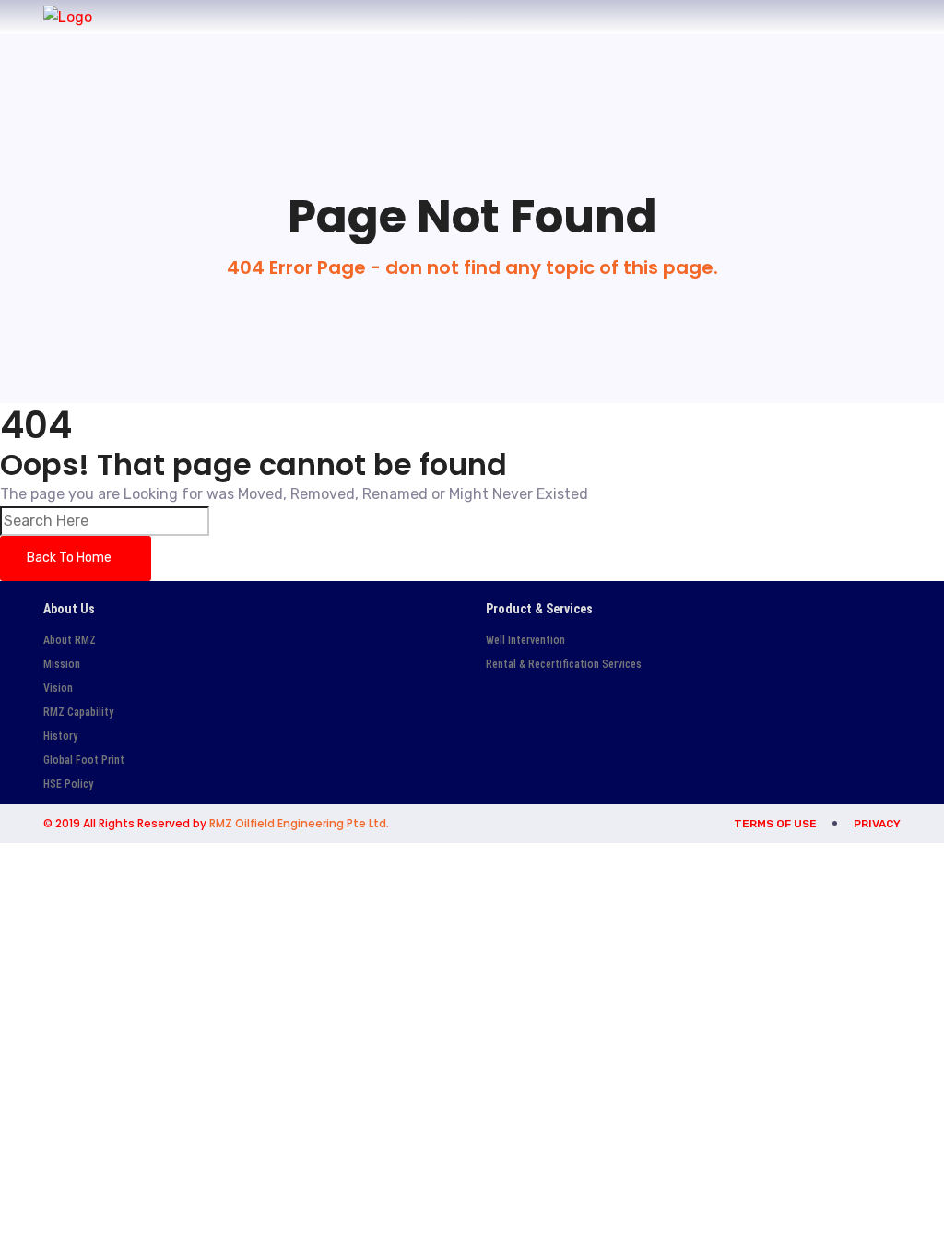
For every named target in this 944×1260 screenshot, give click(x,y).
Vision (58, 688)
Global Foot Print (83, 760)
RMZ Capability (78, 712)
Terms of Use (775, 823)
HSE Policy (68, 784)
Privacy (877, 823)
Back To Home (70, 557)
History (60, 736)
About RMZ (69, 640)
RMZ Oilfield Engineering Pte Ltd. (299, 823)
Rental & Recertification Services (564, 664)
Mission (61, 664)
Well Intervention (525, 640)
